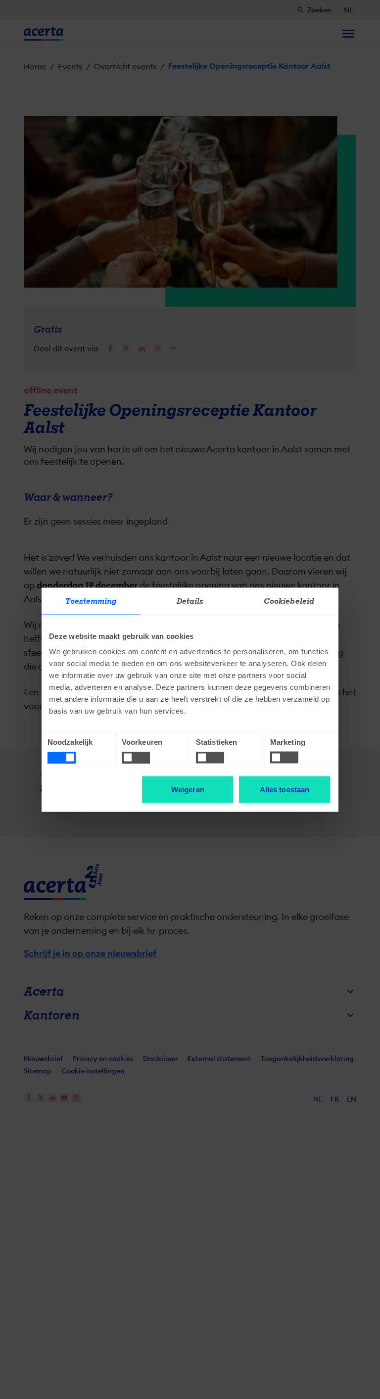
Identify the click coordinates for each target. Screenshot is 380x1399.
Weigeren (187, 789)
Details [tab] (190, 601)
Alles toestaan (284, 789)
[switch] (136, 758)
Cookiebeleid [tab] (289, 601)
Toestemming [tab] (90, 601)
